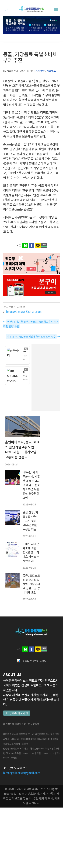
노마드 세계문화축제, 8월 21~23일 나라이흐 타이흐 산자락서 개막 (31, 552)
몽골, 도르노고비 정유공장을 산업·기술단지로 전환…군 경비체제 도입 (31, 583)
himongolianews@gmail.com (23, 311)
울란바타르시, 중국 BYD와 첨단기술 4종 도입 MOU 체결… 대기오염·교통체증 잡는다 (22, 449)
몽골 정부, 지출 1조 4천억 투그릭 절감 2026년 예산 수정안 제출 (30, 520)
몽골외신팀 (12, 70)
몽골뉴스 (51, 70)
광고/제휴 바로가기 (16, 713)
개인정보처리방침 (12, 724)
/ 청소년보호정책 (30, 724)
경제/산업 (40, 70)
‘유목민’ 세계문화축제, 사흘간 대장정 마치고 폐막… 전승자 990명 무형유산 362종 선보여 (31, 485)
